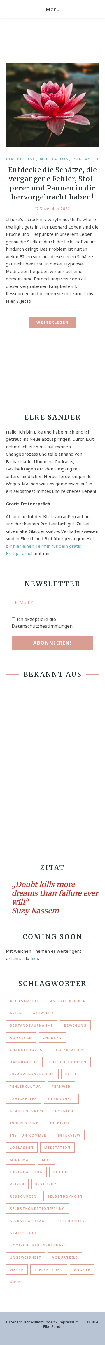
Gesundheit (61, 1098)
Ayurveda (43, 1013)
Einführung (21, 158)
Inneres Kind (24, 1123)
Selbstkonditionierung (37, 1208)
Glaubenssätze (27, 1111)
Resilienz (46, 1184)
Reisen (17, 1184)
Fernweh (61, 1086)
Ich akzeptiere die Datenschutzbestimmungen (42, 622)
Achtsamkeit (24, 1001)
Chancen (52, 1037)
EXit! (70, 1074)
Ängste (82, 1269)
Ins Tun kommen (28, 1135)
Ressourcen (23, 1196)
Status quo (23, 1233)
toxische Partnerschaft (38, 1245)
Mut (46, 1159)
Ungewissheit (25, 1257)
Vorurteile (65, 1257)
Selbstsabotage (28, 1221)
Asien (16, 1013)
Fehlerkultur (25, 1086)
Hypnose (64, 1111)
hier (34, 958)
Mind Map (20, 1159)
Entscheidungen (68, 1062)
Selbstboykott (65, 1196)
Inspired (59, 1123)
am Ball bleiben (68, 1001)
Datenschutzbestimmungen (30, 1322)
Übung (17, 1282)
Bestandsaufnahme (31, 1025)
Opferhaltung (26, 1172)
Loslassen (22, 1147)
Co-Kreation (70, 1050)
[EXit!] (14, 37)
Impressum (68, 1322)
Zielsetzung (48, 1269)
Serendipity (71, 1221)
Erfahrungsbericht (32, 1074)
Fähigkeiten (23, 1098)
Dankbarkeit (24, 1062)
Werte (17, 1269)
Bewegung (75, 1025)
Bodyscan (21, 1037)
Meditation (54, 158)
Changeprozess (27, 1050)
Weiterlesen (52, 322)
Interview (69, 1135)
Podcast (83, 158)
